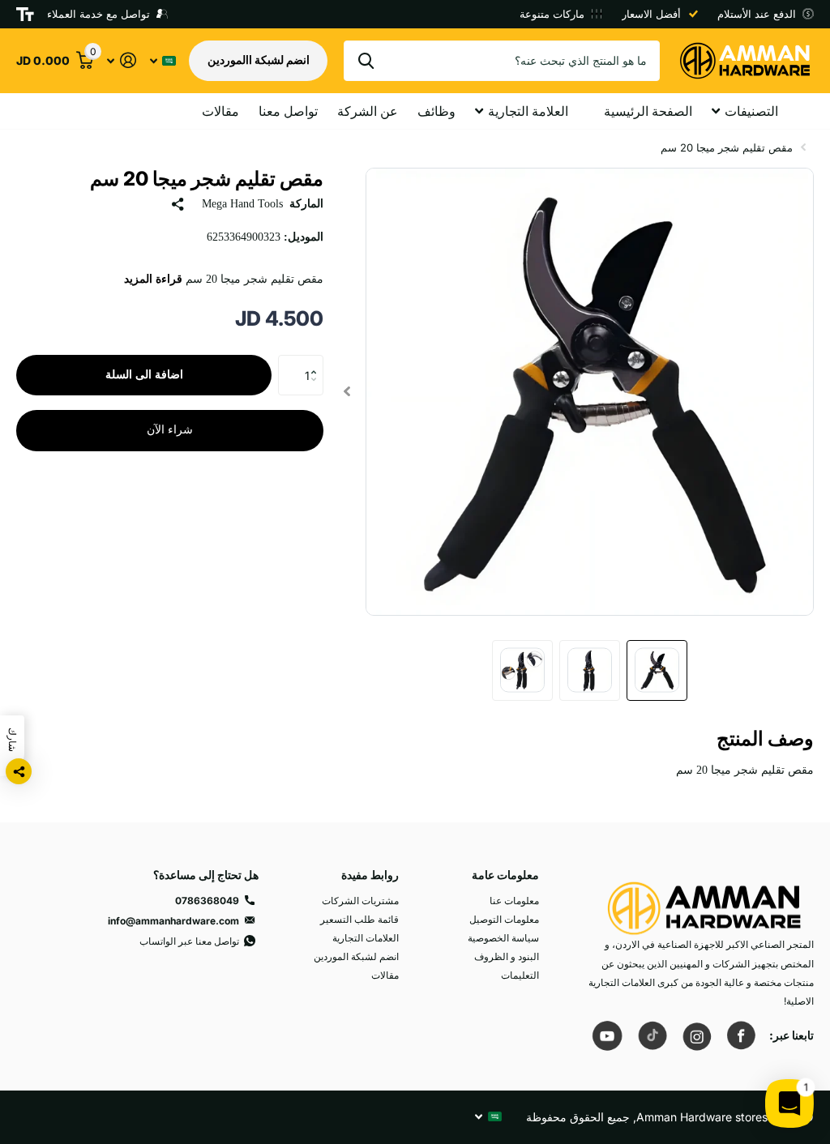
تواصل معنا (288, 111)
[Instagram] (696, 1035)
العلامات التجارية (365, 938)
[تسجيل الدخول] (121, 60)
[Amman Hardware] (704, 900)
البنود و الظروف (506, 956)
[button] (317, 361)
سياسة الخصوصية (503, 938)
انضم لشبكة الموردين (356, 956)
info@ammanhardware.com (173, 921)
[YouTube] (607, 1035)
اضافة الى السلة (144, 375)
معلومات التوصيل (504, 919)
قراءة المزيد (153, 279)
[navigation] (657, 670)
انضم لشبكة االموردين (259, 59)
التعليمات (520, 975)
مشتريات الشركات (360, 900)
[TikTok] (651, 1035)
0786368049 (207, 900)
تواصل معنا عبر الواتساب (189, 941)
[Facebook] (741, 1035)
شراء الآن (170, 430)
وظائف (436, 111)
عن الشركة (367, 111)
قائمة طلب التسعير (359, 919)
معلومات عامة (505, 874)
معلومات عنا (514, 900)
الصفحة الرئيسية (648, 111)
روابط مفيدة (370, 874)
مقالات (220, 111)
